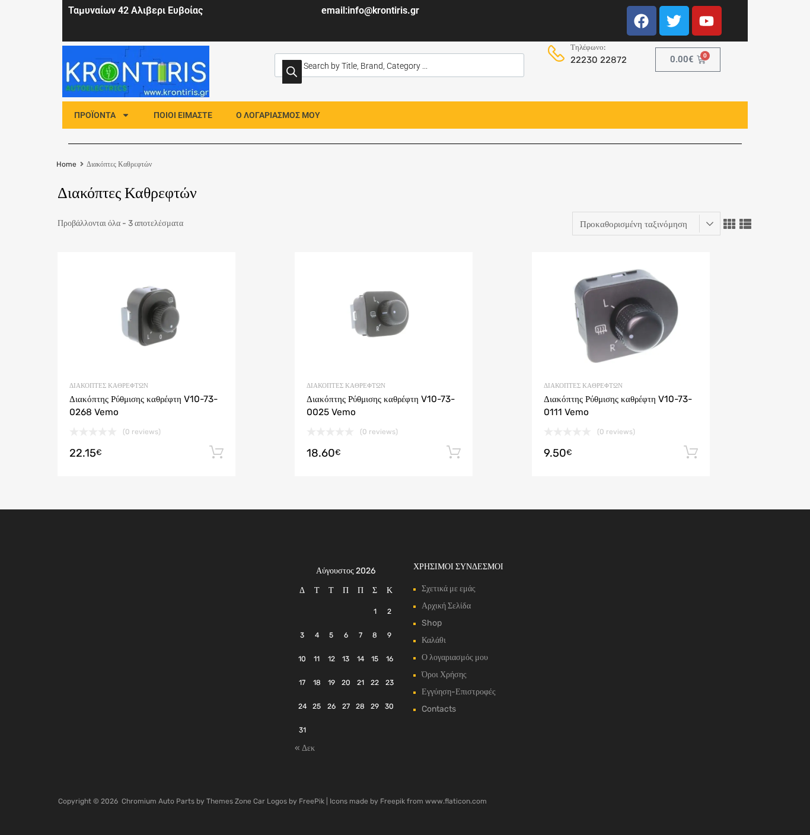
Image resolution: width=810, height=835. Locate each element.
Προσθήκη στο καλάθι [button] (216, 452)
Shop (432, 623)
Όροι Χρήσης (444, 675)
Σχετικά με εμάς (449, 589)
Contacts (439, 709)
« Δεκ (305, 748)
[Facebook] (641, 21)
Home (66, 164)
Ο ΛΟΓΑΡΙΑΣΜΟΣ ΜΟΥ (278, 115)
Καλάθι (434, 640)
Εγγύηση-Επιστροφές (459, 692)
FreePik (311, 801)
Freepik (392, 801)
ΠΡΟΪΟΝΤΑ (95, 115)
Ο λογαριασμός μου (455, 657)
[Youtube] (707, 21)
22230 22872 (595, 60)
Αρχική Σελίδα (446, 606)
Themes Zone (228, 801)
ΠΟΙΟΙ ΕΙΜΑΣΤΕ (183, 115)
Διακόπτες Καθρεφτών (108, 386)
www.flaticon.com (456, 801)
